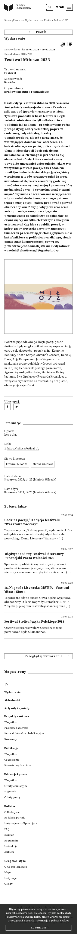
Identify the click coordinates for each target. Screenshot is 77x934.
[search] (49, 7)
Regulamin (11, 840)
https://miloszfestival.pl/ (23, 449)
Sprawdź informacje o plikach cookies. (47, 920)
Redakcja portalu (14, 817)
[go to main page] (18, 8)
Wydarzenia (31, 20)
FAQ (6, 829)
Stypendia (10, 791)
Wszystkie (10, 722)
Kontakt (9, 835)
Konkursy (10, 739)
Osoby (8, 884)
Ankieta (9, 852)
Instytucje (10, 878)
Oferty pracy (12, 797)
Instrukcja (10, 846)
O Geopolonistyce (15, 866)
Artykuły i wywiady (17, 708)
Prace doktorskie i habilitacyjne (24, 733)
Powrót (41, 32)
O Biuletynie (12, 812)
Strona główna (12, 20)
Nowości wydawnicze (17, 765)
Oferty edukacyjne (16, 786)
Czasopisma (11, 759)
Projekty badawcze (16, 728)
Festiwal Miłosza (16, 464)
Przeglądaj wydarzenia (44, 656)
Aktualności (12, 700)
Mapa (7, 872)
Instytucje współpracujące (20, 823)
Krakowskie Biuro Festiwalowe (26, 92)
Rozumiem (38, 927)
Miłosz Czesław (43, 464)
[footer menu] (6, 684)
